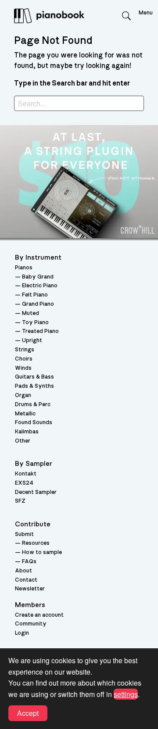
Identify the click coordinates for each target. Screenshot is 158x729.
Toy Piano (35, 322)
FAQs (29, 562)
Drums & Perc (32, 404)
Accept (28, 713)
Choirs (23, 359)
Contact (26, 580)
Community (31, 624)
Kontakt (25, 474)
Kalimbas (27, 432)
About (23, 571)
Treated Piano (40, 331)
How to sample (42, 552)
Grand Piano (38, 304)
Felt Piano (35, 295)
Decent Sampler (36, 492)
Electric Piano (39, 286)
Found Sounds (33, 422)
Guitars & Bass (34, 377)
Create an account (39, 615)
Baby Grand (38, 277)
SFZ (20, 501)
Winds (23, 368)
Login (22, 633)
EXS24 (24, 483)
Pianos (23, 268)
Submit (24, 534)
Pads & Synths (34, 386)
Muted (30, 313)
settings (126, 694)
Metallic (25, 414)
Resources (36, 543)
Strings (24, 350)
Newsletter (30, 589)
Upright (32, 340)
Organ (23, 395)
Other (22, 441)
